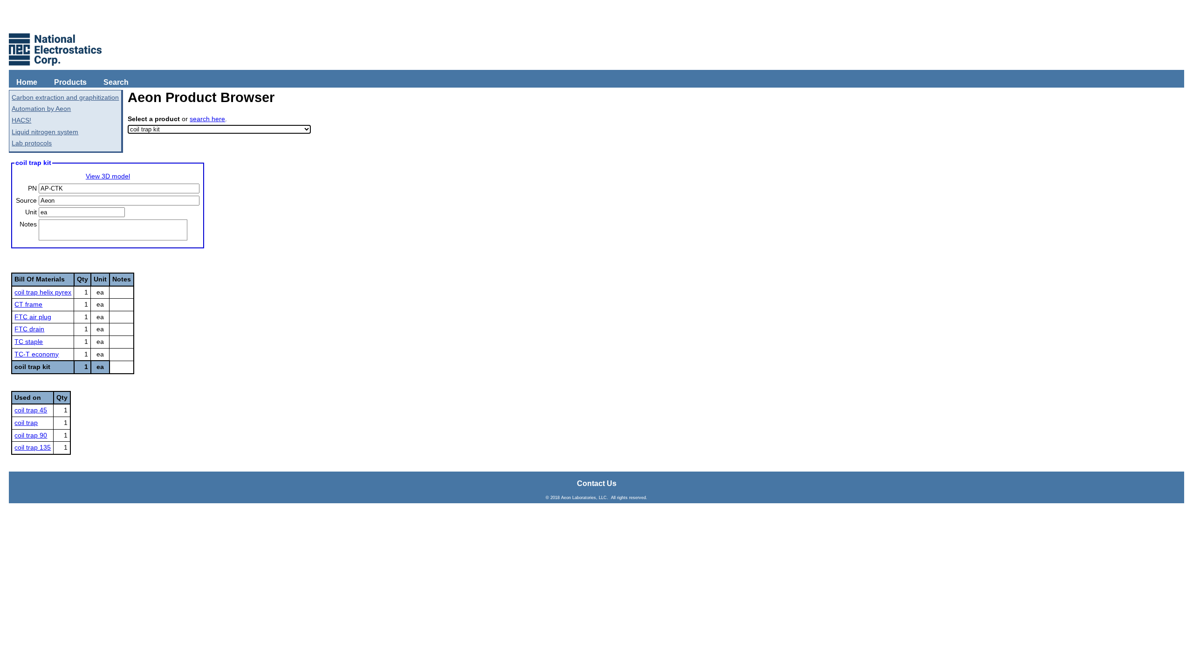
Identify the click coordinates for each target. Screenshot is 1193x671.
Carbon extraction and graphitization (65, 97)
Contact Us (597, 483)
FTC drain (29, 329)
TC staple (28, 341)
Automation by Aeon (41, 108)
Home (26, 82)
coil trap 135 (32, 447)
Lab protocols (32, 143)
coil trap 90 (30, 435)
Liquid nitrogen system (45, 132)
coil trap (26, 422)
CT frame (28, 304)
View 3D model (108, 176)
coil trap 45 (30, 410)
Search (116, 82)
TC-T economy (36, 354)
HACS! (21, 120)
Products (70, 82)
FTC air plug (32, 317)
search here (207, 119)
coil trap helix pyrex (42, 292)
